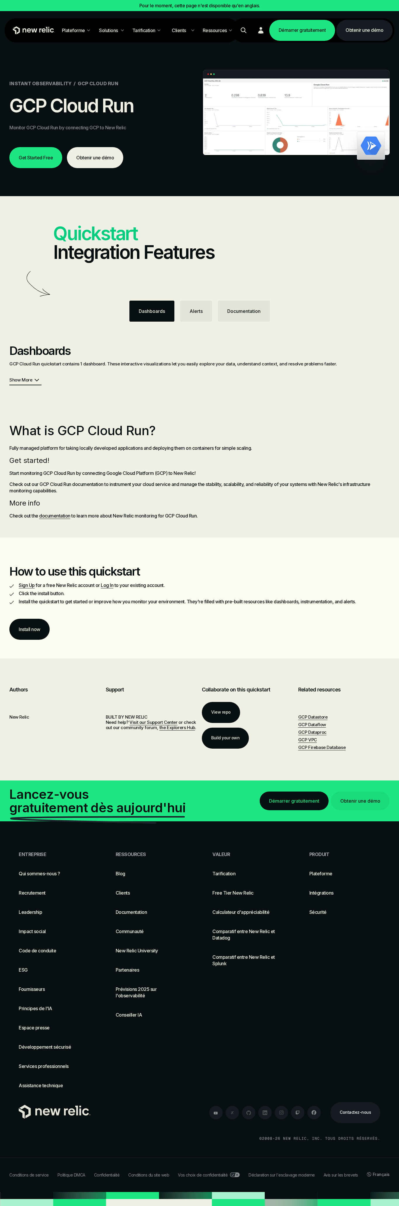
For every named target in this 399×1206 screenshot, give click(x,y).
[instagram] (281, 1113)
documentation (54, 516)
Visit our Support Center (153, 722)
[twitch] (298, 1113)
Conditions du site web (148, 1174)
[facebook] (314, 1113)
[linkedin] (265, 1113)
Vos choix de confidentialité (203, 1174)
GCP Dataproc (312, 732)
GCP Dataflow (312, 724)
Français (381, 1174)
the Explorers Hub (177, 727)
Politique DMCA (71, 1174)
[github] (249, 1113)
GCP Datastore (313, 717)
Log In (107, 585)
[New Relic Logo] (32, 30)
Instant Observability (40, 83)
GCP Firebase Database (322, 747)
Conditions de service (29, 1174)
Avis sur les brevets (341, 1174)
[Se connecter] (260, 30)
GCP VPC (307, 740)
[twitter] (232, 1113)
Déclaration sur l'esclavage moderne (282, 1174)
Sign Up (27, 585)
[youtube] (216, 1113)
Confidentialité (107, 1174)
